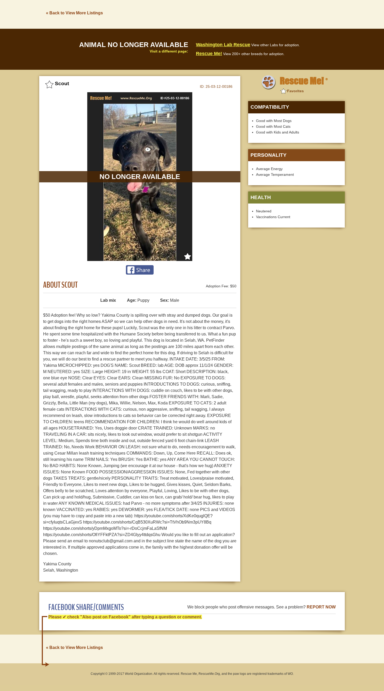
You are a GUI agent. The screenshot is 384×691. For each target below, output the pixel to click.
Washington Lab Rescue (223, 44)
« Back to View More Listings (74, 13)
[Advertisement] (250, 14)
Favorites (295, 91)
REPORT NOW (321, 607)
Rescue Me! (209, 53)
